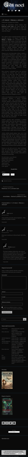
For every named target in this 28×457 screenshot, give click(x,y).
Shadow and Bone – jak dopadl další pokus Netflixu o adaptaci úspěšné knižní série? (19, 361)
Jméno (4, 291)
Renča (16, 22)
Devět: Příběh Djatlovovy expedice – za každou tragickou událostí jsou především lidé (18, 345)
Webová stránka (6, 302)
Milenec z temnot (6, 39)
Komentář (5, 275)
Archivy (14, 430)
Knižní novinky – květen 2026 (19, 338)
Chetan (9, 456)
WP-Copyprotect (15, 456)
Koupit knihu (14, 169)
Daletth (3, 357)
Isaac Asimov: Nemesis (17, 355)
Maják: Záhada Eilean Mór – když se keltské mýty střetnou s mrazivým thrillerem (18, 334)
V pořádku (20, 453)
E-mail (4, 297)
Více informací (12, 453)
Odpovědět (4, 222)
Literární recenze (7, 181)
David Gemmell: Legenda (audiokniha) (18, 329)
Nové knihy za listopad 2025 (18, 357)
